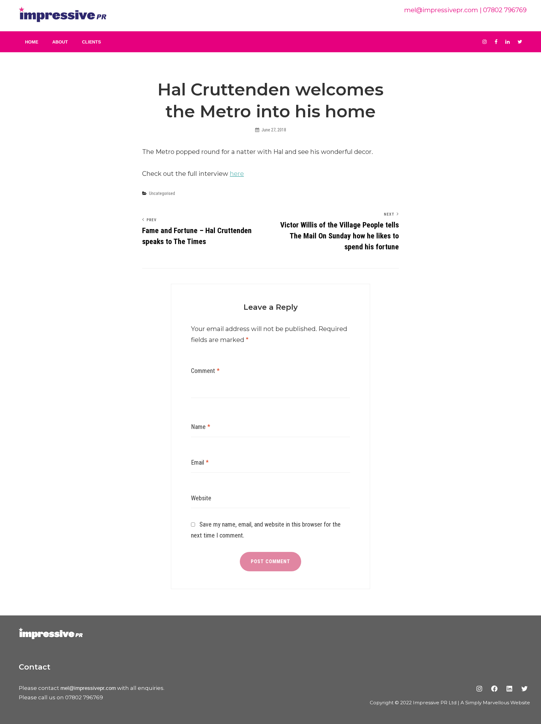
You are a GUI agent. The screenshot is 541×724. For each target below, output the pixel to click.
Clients (91, 41)
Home (31, 41)
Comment (205, 371)
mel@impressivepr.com (441, 10)
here (237, 173)
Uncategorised (162, 193)
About (60, 41)
